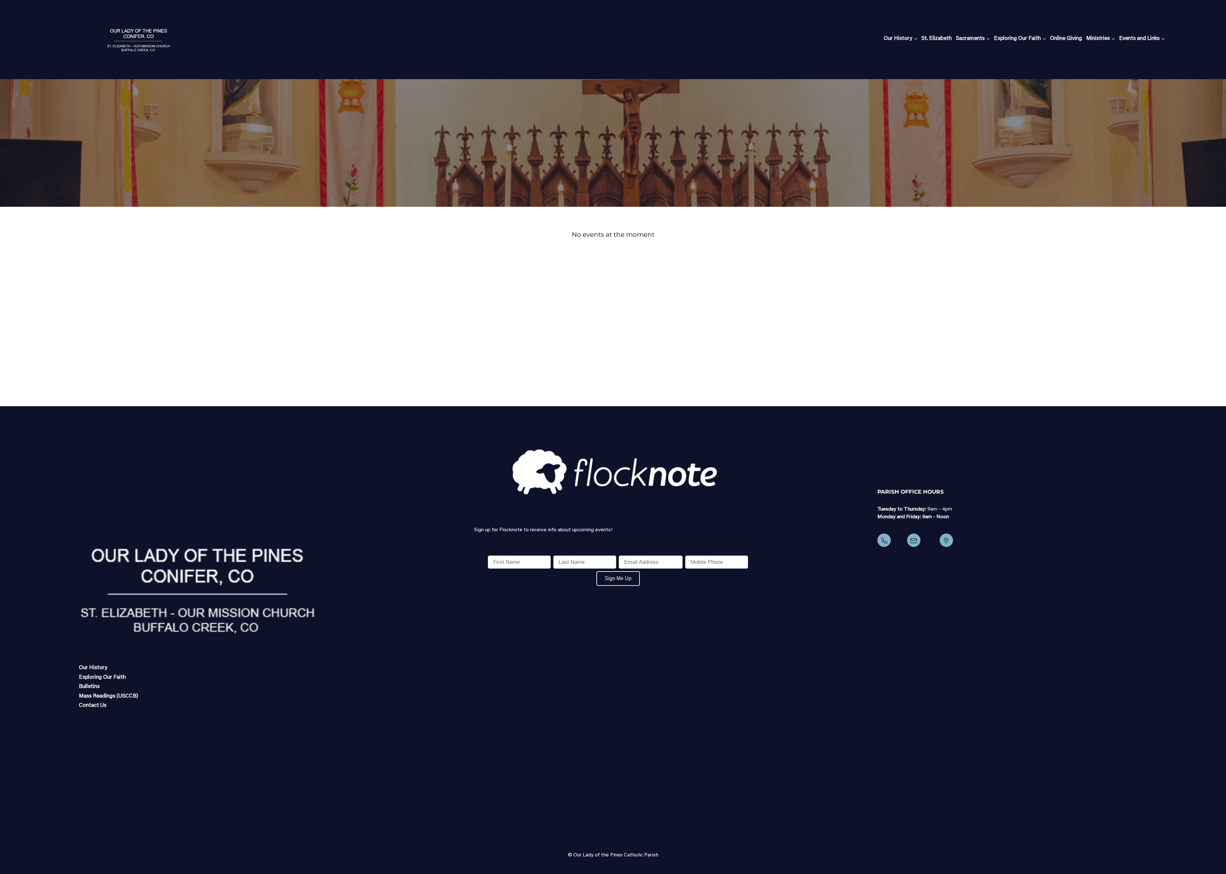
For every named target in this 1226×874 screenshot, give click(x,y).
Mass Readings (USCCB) (108, 696)
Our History (93, 668)
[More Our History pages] (915, 39)
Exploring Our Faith (102, 677)
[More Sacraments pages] (988, 39)
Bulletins (89, 687)
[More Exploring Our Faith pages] (1044, 39)
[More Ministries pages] (1113, 39)
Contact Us (92, 705)
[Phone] (884, 540)
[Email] (913, 540)
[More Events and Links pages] (1163, 39)
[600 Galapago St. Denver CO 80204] (946, 540)
